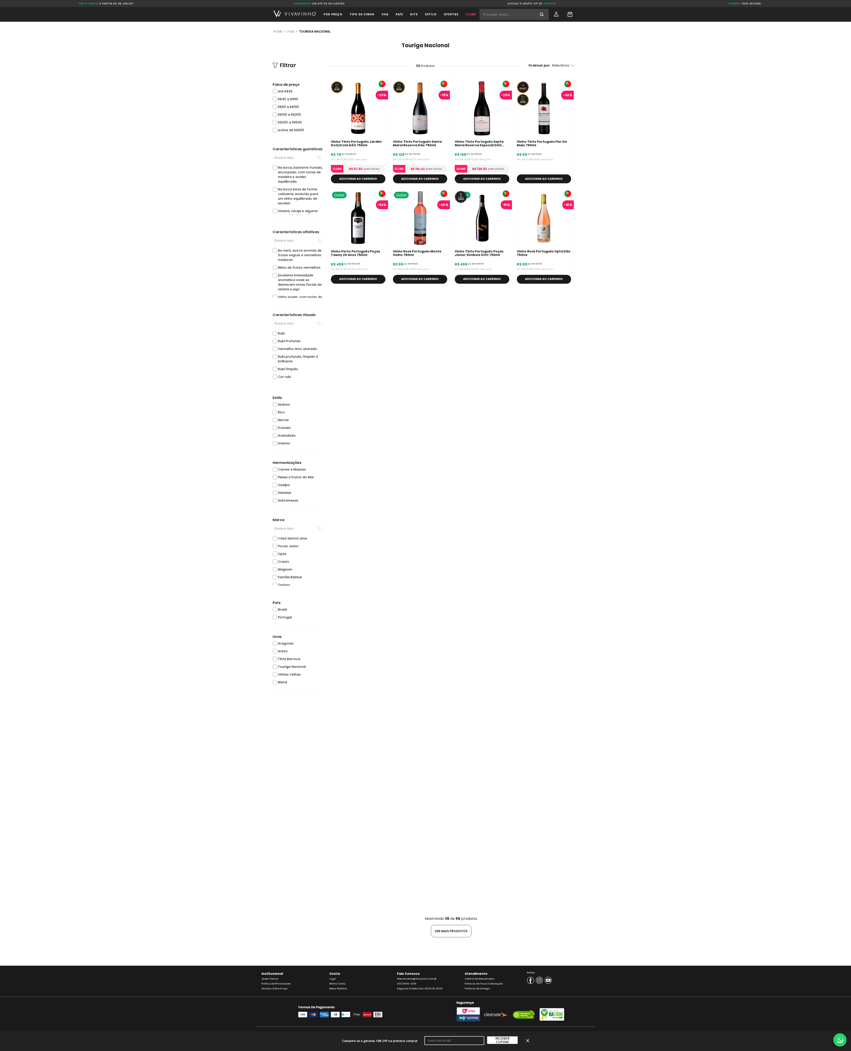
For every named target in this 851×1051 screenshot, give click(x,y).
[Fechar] (527, 1040)
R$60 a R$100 (288, 107)
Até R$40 (285, 91)
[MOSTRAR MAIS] (451, 931)
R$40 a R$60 (288, 99)
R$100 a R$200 (289, 114)
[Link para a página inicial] (278, 31)
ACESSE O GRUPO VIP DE (531, 3)
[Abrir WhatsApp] (840, 1040)
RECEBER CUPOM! (502, 1040)
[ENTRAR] (557, 14)
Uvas (291, 31)
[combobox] (514, 14)
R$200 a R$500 (290, 122)
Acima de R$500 (291, 130)
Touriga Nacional (315, 31)
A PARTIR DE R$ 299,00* (106, 3)
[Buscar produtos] (542, 14)
